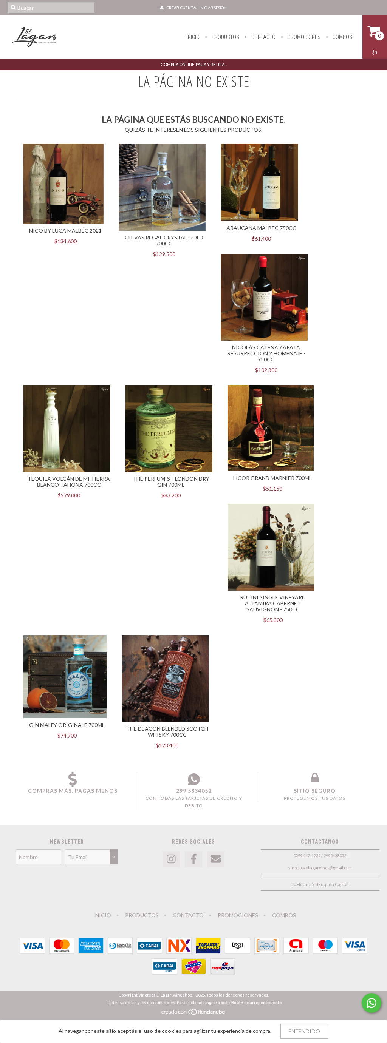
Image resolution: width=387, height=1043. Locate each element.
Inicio (193, 37)
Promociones (303, 37)
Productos (225, 37)
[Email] (215, 859)
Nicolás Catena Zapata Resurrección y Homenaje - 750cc (266, 353)
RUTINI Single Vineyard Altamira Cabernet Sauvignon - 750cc (273, 603)
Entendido (304, 1031)
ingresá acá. (216, 1002)
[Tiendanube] (194, 1013)
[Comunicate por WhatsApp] (371, 1003)
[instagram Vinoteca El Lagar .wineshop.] (171, 859)
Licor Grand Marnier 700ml (272, 478)
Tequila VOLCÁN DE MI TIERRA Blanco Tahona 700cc (69, 481)
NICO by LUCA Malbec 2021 (65, 230)
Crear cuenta (181, 7)
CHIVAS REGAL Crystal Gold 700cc (164, 240)
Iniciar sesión (213, 7)
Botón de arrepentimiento (256, 1002)
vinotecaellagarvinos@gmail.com (320, 867)
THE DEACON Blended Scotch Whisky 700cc (167, 731)
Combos (341, 37)
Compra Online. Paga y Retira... (194, 64)
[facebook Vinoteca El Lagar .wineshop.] (193, 859)
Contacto (263, 37)
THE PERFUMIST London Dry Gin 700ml (171, 481)
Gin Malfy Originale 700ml (67, 725)
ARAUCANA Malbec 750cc (261, 228)
